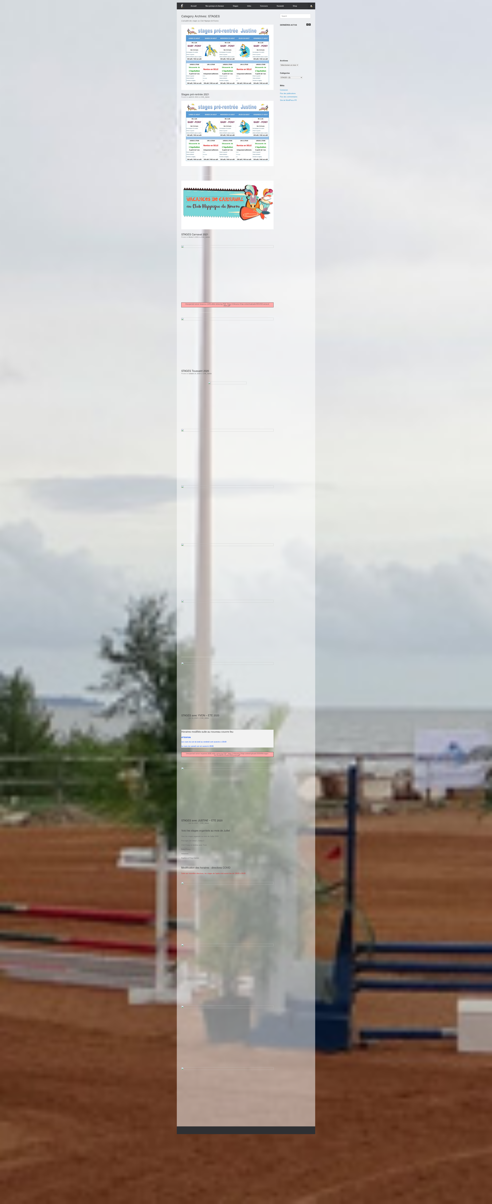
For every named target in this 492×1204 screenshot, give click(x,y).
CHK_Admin (205, 97)
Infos (249, 6)
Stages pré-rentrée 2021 (195, 94)
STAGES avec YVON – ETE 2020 (200, 715)
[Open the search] (311, 6)
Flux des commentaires (288, 97)
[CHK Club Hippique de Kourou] (182, 6)
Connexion (284, 90)
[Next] (310, 24)
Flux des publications (288, 93)
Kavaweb (280, 6)
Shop (295, 6)
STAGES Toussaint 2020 (195, 371)
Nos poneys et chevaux (215, 6)
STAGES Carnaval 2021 (194, 234)
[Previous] (307, 24)
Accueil (194, 6)
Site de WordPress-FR (288, 100)
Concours (264, 6)
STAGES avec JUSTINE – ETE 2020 (202, 820)
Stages (235, 6)
